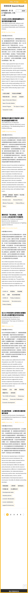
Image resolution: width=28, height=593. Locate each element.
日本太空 (14, 96)
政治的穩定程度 (16, 294)
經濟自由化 (21, 485)
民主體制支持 (14, 489)
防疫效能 (21, 389)
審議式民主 (5, 392)
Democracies (6, 301)
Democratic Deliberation (16, 399)
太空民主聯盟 (6, 93)
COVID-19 (5, 291)
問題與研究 (14, 2)
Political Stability (7, 304)
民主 (4, 294)
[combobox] (21, 11)
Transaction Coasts (7, 109)
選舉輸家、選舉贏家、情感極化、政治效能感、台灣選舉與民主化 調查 (13, 195)
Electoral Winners (17, 199)
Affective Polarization (8, 203)
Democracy (21, 396)
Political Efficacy (20, 203)
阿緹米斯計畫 (6, 96)
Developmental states (8, 492)
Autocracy (5, 399)
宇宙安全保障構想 (16, 93)
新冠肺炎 (12, 291)
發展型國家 (5, 485)
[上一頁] (4, 514)
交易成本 (21, 96)
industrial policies (7, 495)
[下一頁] (23, 514)
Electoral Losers (7, 199)
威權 (8, 294)
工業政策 (13, 485)
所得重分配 (5, 489)
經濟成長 (13, 392)
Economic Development (9, 402)
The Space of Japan (19, 106)
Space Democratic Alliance (9, 100)
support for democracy (8, 505)
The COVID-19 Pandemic (9, 396)
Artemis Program (7, 106)
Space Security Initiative (9, 103)
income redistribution (8, 502)
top (25, 586)
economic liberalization (8, 498)
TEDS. (4, 206)
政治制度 (19, 291)
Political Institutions (15, 298)
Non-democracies (16, 301)
